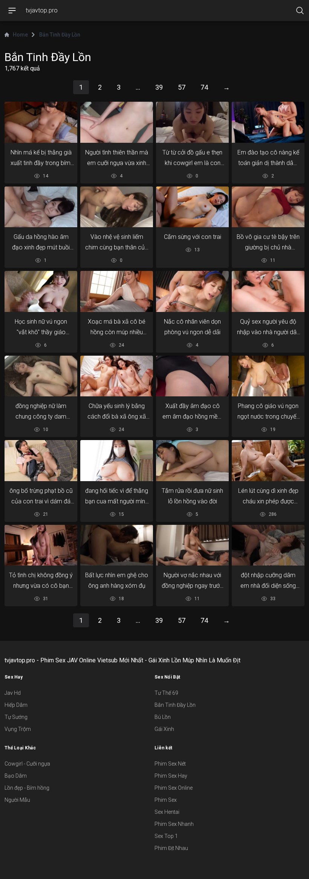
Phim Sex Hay (170, 776)
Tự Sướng (16, 717)
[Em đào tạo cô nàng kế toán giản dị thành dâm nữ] (268, 122)
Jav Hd (13, 693)
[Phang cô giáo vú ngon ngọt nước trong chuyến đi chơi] (268, 376)
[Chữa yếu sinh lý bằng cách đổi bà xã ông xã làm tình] (116, 376)
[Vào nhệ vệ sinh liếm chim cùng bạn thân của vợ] (116, 206)
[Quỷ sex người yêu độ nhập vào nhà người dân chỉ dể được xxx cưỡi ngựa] (268, 291)
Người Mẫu (17, 800)
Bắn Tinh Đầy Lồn (175, 705)
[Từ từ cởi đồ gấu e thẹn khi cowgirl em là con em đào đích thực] (192, 122)
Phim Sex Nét (170, 764)
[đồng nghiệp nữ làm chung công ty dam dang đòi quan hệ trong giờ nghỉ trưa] (41, 376)
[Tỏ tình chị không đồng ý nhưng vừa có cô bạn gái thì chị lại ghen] (41, 545)
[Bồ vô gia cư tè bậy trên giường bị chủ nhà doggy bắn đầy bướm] (268, 206)
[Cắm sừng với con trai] (192, 206)
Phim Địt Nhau (171, 848)
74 (204, 87)
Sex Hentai (166, 812)
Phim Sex (165, 800)
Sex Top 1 (166, 836)
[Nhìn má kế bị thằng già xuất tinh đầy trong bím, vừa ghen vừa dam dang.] (41, 122)
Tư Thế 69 (166, 693)
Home (20, 35)
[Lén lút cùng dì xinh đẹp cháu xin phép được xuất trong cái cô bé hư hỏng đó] (268, 460)
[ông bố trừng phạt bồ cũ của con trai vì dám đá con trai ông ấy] (41, 460)
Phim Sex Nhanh (174, 824)
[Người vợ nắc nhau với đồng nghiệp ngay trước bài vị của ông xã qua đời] (192, 545)
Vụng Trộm (18, 729)
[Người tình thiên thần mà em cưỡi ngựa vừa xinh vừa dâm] (116, 122)
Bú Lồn (162, 717)
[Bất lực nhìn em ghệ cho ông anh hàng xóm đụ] (116, 545)
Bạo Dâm (16, 776)
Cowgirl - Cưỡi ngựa (27, 764)
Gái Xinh (164, 729)
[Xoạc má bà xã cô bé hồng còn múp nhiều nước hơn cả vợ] (116, 291)
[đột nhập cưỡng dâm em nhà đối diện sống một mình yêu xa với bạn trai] (268, 545)
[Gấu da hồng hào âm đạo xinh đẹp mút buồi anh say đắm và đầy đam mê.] (41, 206)
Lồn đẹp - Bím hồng (27, 788)
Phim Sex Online (173, 788)
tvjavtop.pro (42, 10)
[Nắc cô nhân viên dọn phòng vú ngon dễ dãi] (192, 291)
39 (159, 87)
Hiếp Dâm (16, 705)
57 (181, 87)
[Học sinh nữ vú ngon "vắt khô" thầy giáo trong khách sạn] (41, 291)
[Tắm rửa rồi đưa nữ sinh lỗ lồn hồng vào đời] (192, 460)
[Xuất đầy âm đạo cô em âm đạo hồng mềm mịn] (192, 376)
